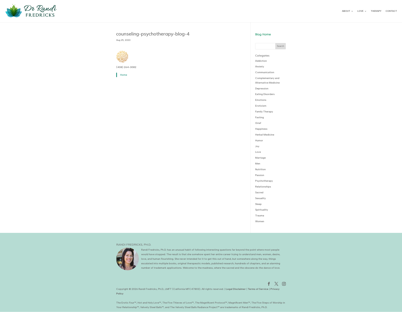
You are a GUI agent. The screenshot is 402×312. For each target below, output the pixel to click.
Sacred (259, 192)
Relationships (263, 186)
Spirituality (261, 209)
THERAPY (376, 11)
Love (258, 151)
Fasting (259, 117)
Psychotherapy (264, 180)
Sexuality (260, 198)
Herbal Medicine (264, 134)
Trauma (259, 215)
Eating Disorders (265, 94)
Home (123, 74)
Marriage (260, 157)
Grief (258, 123)
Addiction (261, 60)
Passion (259, 175)
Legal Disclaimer (236, 289)
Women (259, 221)
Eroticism (260, 105)
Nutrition (260, 169)
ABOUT (346, 11)
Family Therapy (264, 111)
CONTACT (391, 11)
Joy (257, 146)
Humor (259, 140)
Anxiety (259, 66)
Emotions (260, 99)
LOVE (360, 11)
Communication (264, 72)
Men (257, 163)
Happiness (261, 128)
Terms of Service (258, 289)
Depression (261, 88)
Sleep (258, 204)
